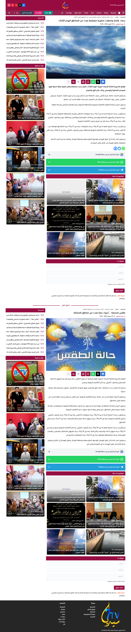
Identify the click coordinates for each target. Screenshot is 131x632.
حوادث (62, 617)
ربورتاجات (62, 622)
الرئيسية (123, 17)
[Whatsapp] (123, 148)
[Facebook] (115, 148)
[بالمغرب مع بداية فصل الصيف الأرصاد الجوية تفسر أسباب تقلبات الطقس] (66, 245)
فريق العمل (91, 609)
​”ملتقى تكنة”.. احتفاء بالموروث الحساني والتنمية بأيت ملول (20, 27)
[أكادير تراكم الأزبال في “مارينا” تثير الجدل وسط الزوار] (105, 245)
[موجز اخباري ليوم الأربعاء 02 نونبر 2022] (25, 107)
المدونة (92, 612)
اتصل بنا (92, 617)
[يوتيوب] (16, 5)
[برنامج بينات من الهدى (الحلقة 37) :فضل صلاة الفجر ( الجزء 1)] (25, 159)
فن (64, 624)
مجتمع (62, 612)
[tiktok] (12, 5)
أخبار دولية (61, 619)
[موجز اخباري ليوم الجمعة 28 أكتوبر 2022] (25, 133)
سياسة (63, 609)
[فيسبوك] (23, 5)
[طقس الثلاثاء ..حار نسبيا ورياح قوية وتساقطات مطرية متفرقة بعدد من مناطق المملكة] (105, 192)
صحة (63, 614)
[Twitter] (119, 148)
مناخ (117, 17)
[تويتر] (20, 5)
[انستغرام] (9, 5)
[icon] (119, 12)
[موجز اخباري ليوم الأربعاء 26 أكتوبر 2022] (25, 212)
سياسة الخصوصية (89, 614)
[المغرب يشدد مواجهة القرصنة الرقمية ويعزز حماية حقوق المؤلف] (25, 81)
